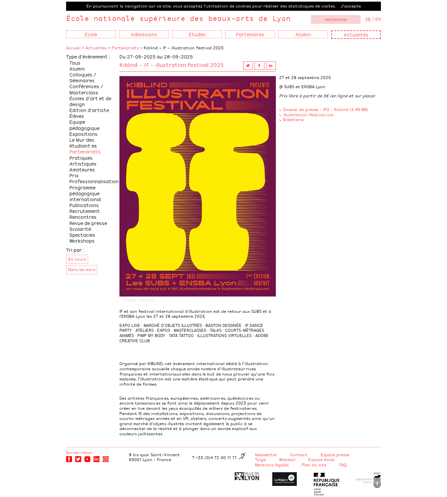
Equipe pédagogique (84, 124)
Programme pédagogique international (85, 193)
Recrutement (84, 210)
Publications (84, 204)
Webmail (287, 459)
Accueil (73, 48)
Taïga (260, 459)
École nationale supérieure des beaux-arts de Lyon (178, 18)
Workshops (82, 240)
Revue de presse (88, 222)
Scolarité (80, 228)
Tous (74, 62)
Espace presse (335, 454)
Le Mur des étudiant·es (83, 142)
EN (378, 19)
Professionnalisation (94, 181)
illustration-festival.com (308, 115)
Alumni (77, 68)
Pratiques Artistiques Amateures (83, 163)
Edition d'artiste (89, 109)
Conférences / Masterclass (86, 89)
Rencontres (83, 216)
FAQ (343, 465)
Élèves (76, 115)
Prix (74, 175)
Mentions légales (272, 465)
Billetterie (293, 119)
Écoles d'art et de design (90, 101)
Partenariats (125, 48)
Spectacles (82, 234)
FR (368, 19)
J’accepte (351, 6)
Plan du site (314, 465)
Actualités (356, 34)
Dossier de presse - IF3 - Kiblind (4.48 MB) (325, 109)
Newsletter (266, 454)
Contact (299, 454)
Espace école (321, 459)
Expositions (83, 133)
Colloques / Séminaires (82, 77)
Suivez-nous (78, 452)
